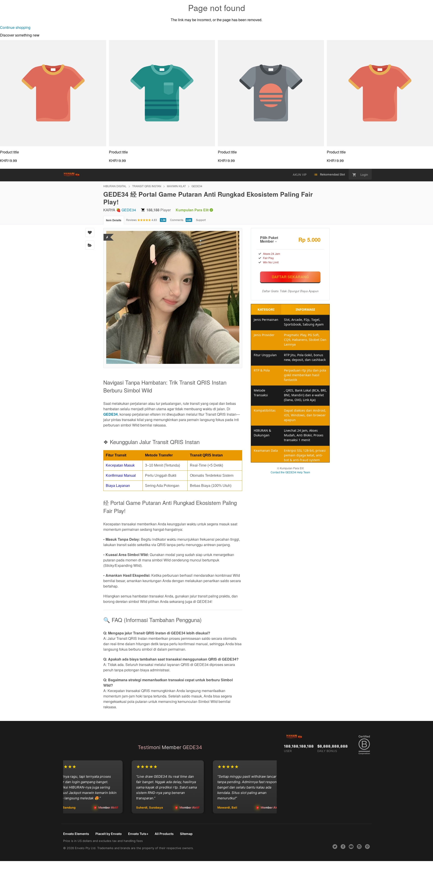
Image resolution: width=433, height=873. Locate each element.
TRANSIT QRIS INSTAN (146, 186)
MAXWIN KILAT (176, 186)
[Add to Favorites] (89, 232)
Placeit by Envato (108, 834)
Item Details (113, 220)
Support (201, 220)
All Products (164, 834)
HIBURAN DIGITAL (115, 186)
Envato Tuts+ (138, 834)
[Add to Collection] (89, 245)
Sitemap (186, 834)
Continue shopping (15, 27)
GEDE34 (196, 186)
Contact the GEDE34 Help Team (290, 472)
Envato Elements (76, 834)
